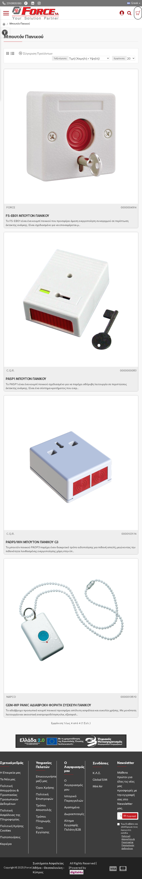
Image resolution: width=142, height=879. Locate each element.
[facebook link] (26, 3)
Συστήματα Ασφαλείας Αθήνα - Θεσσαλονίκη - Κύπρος (48, 867)
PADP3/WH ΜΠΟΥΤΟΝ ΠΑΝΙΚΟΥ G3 (32, 542)
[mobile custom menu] (122, 12)
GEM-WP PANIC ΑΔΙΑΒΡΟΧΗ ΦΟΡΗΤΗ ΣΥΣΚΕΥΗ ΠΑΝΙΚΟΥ (48, 705)
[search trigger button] (129, 12)
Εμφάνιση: (119, 58)
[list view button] (12, 53)
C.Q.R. (10, 370)
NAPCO (11, 696)
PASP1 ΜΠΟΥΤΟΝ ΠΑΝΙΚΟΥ (26, 379)
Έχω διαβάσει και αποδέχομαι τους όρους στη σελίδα (129, 836)
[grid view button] (7, 53)
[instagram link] (39, 3)
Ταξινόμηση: (60, 58)
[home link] (4, 24)
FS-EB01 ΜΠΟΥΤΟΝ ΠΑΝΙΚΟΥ (27, 216)
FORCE (10, 207)
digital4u (76, 872)
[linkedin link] (33, 3)
